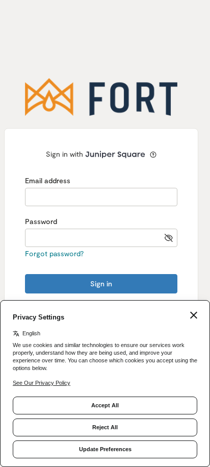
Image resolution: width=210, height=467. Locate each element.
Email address (47, 180)
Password (41, 221)
